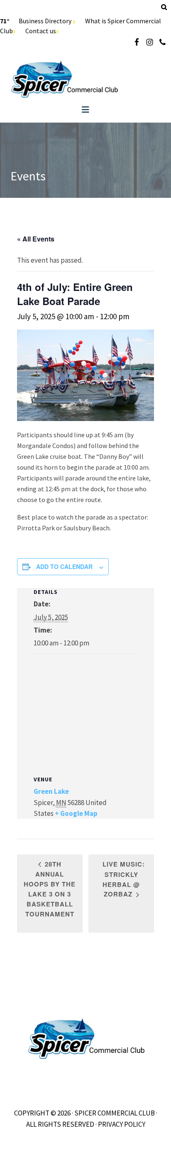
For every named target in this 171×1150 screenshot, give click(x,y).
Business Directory (46, 21)
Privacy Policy (121, 1124)
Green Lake (51, 791)
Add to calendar (64, 566)
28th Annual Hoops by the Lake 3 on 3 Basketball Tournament (50, 889)
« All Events (35, 239)
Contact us (40, 31)
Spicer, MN (85, 79)
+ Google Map (76, 813)
